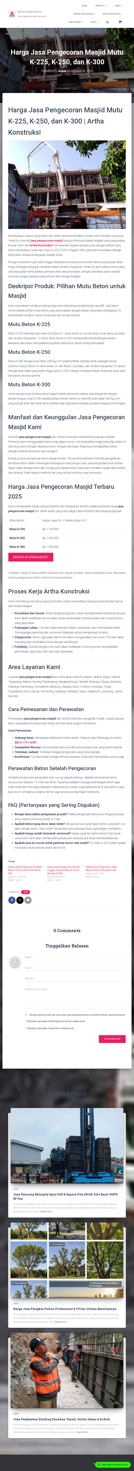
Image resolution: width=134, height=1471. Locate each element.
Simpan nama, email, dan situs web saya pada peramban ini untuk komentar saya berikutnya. (77, 1015)
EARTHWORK (75, 22)
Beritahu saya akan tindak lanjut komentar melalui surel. (56, 1021)
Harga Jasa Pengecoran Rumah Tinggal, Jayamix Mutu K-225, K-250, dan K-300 (63, 870)
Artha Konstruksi (41, 245)
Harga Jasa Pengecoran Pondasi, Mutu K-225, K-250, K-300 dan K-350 (25, 870)
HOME (84, 6)
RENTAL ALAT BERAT (83, 14)
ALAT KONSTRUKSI (111, 14)
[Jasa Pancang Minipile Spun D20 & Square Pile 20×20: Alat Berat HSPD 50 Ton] (67, 1145)
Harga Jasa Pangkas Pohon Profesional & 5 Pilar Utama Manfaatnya (65, 1309)
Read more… (46, 1211)
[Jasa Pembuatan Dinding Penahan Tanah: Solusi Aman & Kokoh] (67, 1370)
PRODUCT (100, 6)
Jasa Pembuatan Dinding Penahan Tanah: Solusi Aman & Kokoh (61, 1419)
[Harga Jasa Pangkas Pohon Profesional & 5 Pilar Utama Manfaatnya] (67, 1260)
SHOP (93, 22)
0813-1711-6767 (26, 742)
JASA (117, 6)
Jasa (25, 892)
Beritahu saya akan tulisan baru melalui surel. (51, 1028)
